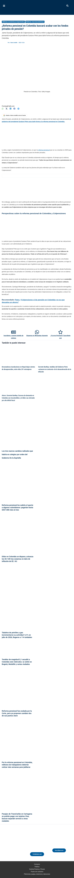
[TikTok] (15, 845)
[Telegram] (18, 109)
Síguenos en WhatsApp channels (37, 335)
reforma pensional (44, 150)
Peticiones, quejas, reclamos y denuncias (37, 874)
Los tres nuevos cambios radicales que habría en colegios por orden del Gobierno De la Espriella (17, 454)
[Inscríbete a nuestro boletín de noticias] (13, 332)
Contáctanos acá (37, 854)
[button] (67, 6)
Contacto (37, 864)
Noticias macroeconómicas (35, 22)
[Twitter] (5, 845)
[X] (6, 109)
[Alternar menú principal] (4, 6)
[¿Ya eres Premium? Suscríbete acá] (60, 332)
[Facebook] (14, 109)
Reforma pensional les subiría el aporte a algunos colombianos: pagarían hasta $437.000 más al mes (17, 507)
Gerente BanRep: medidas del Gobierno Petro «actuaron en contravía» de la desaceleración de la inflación (54, 369)
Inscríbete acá (59, 850)
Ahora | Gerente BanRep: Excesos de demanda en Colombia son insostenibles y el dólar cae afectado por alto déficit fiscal (18, 397)
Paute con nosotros (37, 871)
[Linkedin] (9, 845)
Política (37, 867)
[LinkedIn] (10, 109)
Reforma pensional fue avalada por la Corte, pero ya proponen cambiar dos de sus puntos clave (17, 713)
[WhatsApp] (2, 109)
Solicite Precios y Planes (37, 869)
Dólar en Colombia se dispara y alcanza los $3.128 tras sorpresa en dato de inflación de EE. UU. (17, 558)
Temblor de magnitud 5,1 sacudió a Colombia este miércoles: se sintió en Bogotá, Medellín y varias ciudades (17, 661)
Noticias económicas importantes (13, 22)
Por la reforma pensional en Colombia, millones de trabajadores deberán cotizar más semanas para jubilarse (17, 764)
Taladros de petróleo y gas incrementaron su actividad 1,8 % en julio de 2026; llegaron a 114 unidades (17, 634)
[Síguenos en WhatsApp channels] (37, 332)
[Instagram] (12, 845)
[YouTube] (19, 845)
